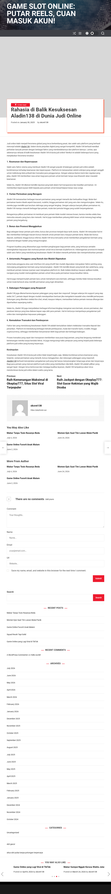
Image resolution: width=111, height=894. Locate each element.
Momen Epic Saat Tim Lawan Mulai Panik (78, 433)
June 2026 (11, 675)
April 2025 (11, 776)
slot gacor (11, 844)
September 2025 (14, 740)
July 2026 (11, 668)
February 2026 (13, 704)
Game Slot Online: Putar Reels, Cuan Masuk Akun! (41, 14)
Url (8, 558)
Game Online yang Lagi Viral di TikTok (22, 641)
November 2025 (13, 726)
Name (9, 532)
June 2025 (11, 762)
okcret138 (44, 122)
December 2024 (13, 805)
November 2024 (13, 812)
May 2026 (11, 683)
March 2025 (12, 783)
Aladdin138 (11, 361)
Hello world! (36, 655)
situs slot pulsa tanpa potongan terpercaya (25, 853)
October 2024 (12, 819)
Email (9, 545)
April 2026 (11, 690)
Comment (11, 509)
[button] (2, 874)
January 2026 (13, 711)
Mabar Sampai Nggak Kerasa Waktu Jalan (77, 867)
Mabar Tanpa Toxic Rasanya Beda (23, 433)
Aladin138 (25, 146)
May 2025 (11, 769)
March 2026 (12, 697)
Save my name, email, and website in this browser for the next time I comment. (48, 570)
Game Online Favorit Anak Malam (23, 444)
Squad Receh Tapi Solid (16, 634)
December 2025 (13, 719)
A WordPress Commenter (17, 655)
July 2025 (11, 755)
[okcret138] (20, 408)
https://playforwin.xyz (39, 410)
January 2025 (13, 798)
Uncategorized (13, 832)
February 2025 (13, 791)
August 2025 (12, 747)
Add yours (49, 499)
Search (10, 592)
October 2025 (12, 733)
